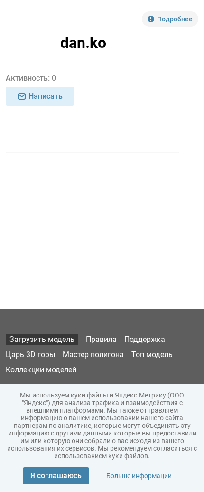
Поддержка (144, 339)
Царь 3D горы (30, 354)
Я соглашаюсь (56, 475)
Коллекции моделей (41, 369)
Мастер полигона (93, 354)
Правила (101, 339)
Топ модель (152, 354)
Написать (45, 96)
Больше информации (139, 476)
